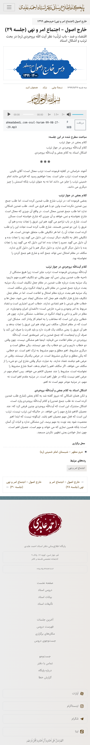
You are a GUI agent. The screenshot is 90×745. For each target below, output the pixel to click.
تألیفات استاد (45, 603)
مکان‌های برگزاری (45, 633)
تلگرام (75, 718)
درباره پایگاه (45, 670)
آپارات (75, 693)
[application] (45, 114)
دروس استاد (45, 590)
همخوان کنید (32, 88)
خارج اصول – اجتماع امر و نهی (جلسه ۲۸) (67, 485)
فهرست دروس (45, 626)
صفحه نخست (45, 583)
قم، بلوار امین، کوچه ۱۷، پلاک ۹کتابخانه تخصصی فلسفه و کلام (45, 557)
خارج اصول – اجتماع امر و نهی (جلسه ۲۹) (46, 30)
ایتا (76, 731)
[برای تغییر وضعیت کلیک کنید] (9, 7)
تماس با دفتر (45, 663)
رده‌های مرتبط (78, 460)
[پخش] (9, 114)
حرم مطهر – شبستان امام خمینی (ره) (61, 451)
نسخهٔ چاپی (57, 88)
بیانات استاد (45, 597)
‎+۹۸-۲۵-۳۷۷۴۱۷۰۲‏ (45, 569)
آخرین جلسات (45, 619)
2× (63, 114)
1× (49, 114)
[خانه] (54, 7)
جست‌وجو (45, 656)
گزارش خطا (45, 677)
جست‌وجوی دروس (45, 640)
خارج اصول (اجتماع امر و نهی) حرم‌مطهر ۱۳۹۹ (62, 21)
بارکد (45, 88)
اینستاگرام (72, 706)
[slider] (78, 114)
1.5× (56, 114)
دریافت (80, 123)
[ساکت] (69, 114)
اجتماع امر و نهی (76, 468)
